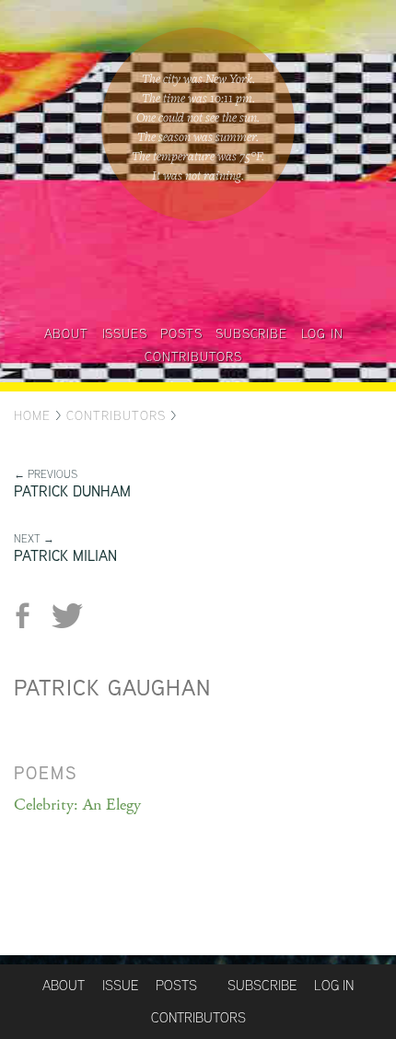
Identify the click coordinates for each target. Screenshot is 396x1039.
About (66, 333)
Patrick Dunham (72, 491)
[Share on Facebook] (30, 616)
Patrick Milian (65, 555)
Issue (120, 985)
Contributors (193, 356)
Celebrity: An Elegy (77, 804)
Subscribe (250, 333)
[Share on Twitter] (67, 616)
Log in (322, 333)
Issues (124, 333)
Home (32, 415)
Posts (181, 333)
